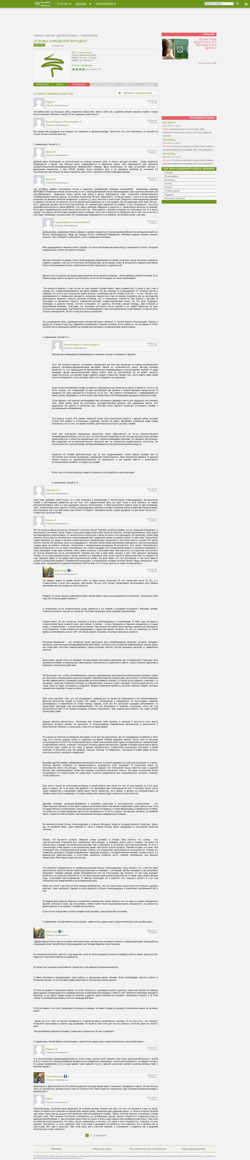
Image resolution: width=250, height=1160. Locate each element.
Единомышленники (193, 1148)
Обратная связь (102, 1148)
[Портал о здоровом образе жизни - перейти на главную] (42, 6)
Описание (42, 84)
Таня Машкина (54, 1076)
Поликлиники (171, 176)
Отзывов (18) (58, 46)
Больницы (169, 180)
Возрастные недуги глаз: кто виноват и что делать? (205, 43)
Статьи (62, 3)
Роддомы (169, 194)
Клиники (168, 172)
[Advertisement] (134, 58)
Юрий (49, 101)
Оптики (168, 187)
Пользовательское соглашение (148, 1148)
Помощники (104, 3)
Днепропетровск (67, 35)
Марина (50, 1048)
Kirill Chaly (61, 570)
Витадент (169, 122)
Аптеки (168, 183)
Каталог (81, 3)
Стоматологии (89, 35)
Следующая (100, 1135)
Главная (38, 35)
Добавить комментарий (138, 92)
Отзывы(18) (79, 84)
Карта (59, 84)
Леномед (169, 139)
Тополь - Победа (88, 57)
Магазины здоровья (174, 198)
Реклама (56, 1148)
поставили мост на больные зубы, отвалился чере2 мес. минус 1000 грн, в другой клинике (187, 132)
